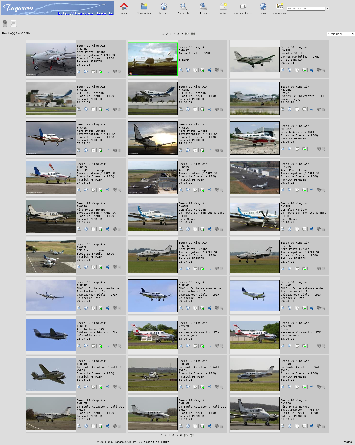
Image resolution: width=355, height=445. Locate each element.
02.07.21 (185, 261)
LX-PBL (286, 50)
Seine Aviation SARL (195, 53)
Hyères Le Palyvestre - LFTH (303, 96)
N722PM (184, 326)
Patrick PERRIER (89, 61)
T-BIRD (184, 59)
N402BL (286, 89)
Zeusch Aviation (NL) (297, 132)
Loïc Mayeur (188, 219)
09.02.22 (83, 222)
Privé (285, 93)
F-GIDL (82, 89)
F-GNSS (82, 127)
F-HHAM (82, 364)
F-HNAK (82, 285)
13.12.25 (83, 64)
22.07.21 (83, 338)
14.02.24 (185, 143)
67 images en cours (154, 442)
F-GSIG (82, 49)
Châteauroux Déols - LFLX (97, 294)
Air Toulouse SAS (90, 329)
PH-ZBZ (286, 129)
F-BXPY (184, 50)
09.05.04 (287, 63)
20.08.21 (83, 260)
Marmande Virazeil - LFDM (199, 332)
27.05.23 (83, 182)
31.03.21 (83, 379)
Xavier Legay (291, 99)
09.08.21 (83, 301)
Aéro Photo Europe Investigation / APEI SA (96, 54)
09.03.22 (185, 182)
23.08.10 (287, 102)
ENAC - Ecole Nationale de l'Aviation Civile (98, 290)
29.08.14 (83, 102)
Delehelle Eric (88, 297)
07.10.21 (185, 222)
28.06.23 (287, 141)
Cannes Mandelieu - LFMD (300, 56)
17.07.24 (83, 143)
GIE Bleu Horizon (90, 93)
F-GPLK (82, 326)
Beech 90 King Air (91, 45)
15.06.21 (185, 338)
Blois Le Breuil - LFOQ (95, 58)
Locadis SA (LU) (293, 53)
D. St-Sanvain (292, 59)
